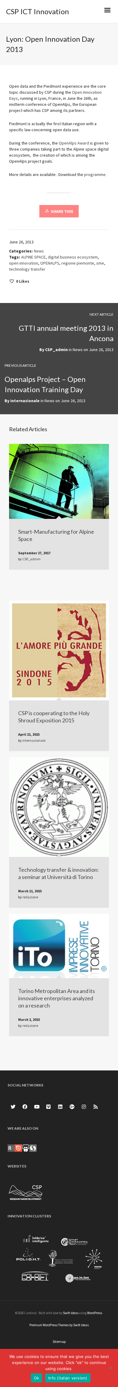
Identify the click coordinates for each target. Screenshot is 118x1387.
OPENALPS (49, 263)
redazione (30, 897)
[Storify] (33, 1148)
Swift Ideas (70, 1313)
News (39, 251)
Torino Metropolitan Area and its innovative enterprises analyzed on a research (56, 998)
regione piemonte (77, 263)
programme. (95, 174)
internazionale (25, 400)
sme (100, 263)
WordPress (94, 1313)
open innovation (23, 263)
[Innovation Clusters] (59, 1260)
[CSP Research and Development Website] (26, 1191)
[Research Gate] (11, 1148)
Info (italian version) (67, 1378)
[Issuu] (18, 1148)
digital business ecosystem (73, 257)
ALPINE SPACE (33, 257)
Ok (36, 1378)
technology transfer (27, 269)
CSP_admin (56, 349)
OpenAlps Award (74, 143)
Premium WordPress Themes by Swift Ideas (59, 1325)
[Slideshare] (25, 1148)
